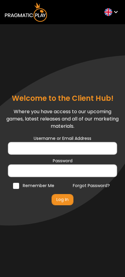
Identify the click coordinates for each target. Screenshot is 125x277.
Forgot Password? (91, 186)
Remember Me (38, 186)
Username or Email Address (62, 138)
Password (63, 161)
